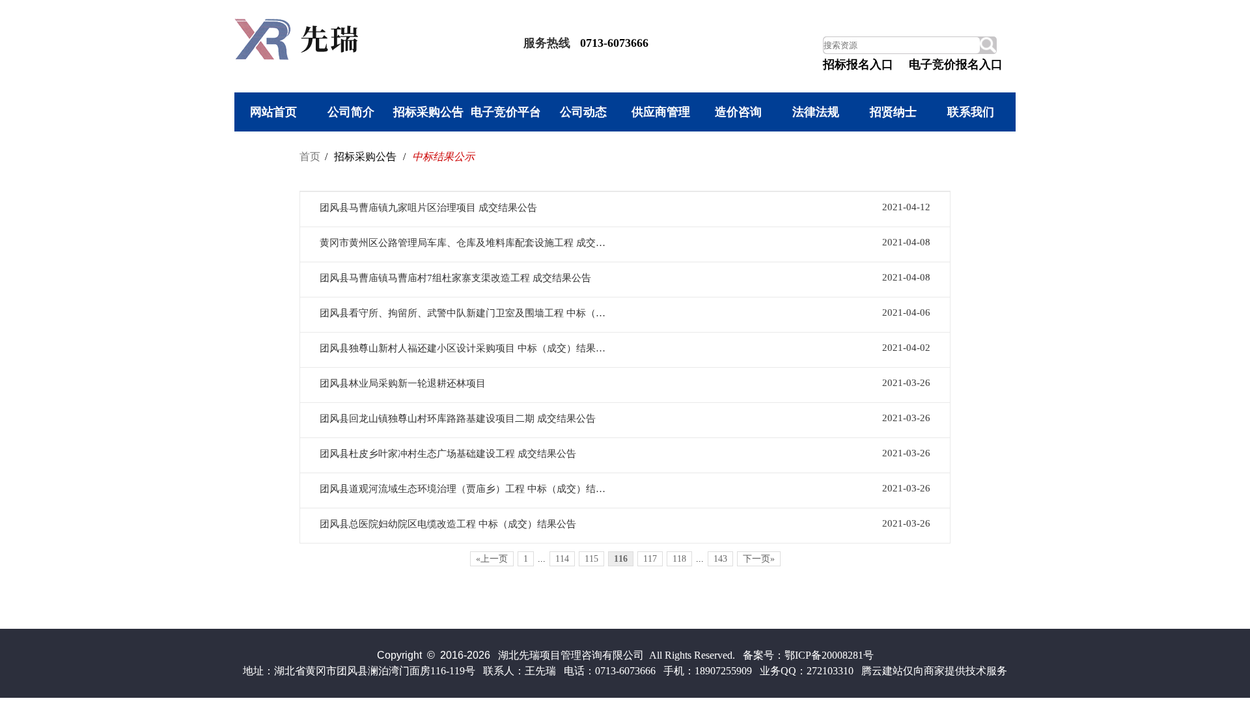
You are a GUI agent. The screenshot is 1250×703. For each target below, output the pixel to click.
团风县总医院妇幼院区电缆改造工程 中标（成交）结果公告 (448, 524)
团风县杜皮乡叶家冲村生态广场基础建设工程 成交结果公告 (448, 453)
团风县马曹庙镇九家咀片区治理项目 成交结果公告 (428, 207)
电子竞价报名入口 (956, 64)
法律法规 (815, 111)
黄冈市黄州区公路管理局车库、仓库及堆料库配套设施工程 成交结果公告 (465, 243)
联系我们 (970, 111)
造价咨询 (738, 111)
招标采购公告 (428, 111)
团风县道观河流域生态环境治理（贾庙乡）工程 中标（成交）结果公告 (465, 489)
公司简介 (350, 111)
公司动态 (583, 111)
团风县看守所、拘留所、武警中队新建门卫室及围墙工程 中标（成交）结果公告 (465, 313)
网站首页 (273, 111)
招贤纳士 (893, 111)
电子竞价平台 (506, 111)
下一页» (759, 559)
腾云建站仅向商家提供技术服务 (934, 670)
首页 (309, 156)
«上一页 (492, 559)
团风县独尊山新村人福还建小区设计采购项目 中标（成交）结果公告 (465, 348)
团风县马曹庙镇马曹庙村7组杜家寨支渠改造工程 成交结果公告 (455, 278)
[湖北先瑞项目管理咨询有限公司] (299, 56)
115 (591, 559)
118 (679, 559)
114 (562, 559)
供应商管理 (661, 111)
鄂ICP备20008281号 (829, 655)
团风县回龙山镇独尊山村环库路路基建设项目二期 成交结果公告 (458, 418)
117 (650, 559)
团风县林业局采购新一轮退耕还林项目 (403, 383)
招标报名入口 (858, 64)
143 (720, 559)
